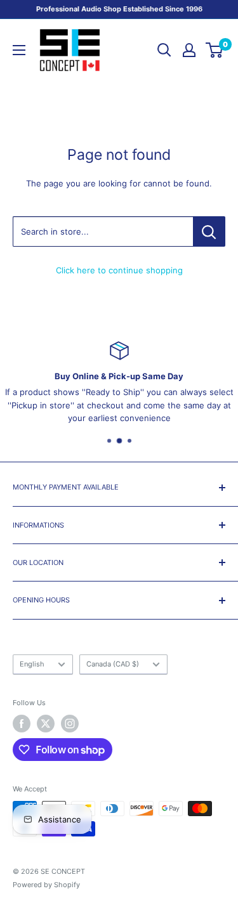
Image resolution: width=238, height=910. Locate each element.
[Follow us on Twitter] (46, 723)
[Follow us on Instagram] (70, 723)
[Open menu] (19, 50)
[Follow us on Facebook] (21, 723)
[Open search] (164, 50)
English (32, 664)
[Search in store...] (209, 231)
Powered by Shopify (46, 884)
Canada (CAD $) (112, 664)
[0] (215, 50)
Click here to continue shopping (119, 270)
